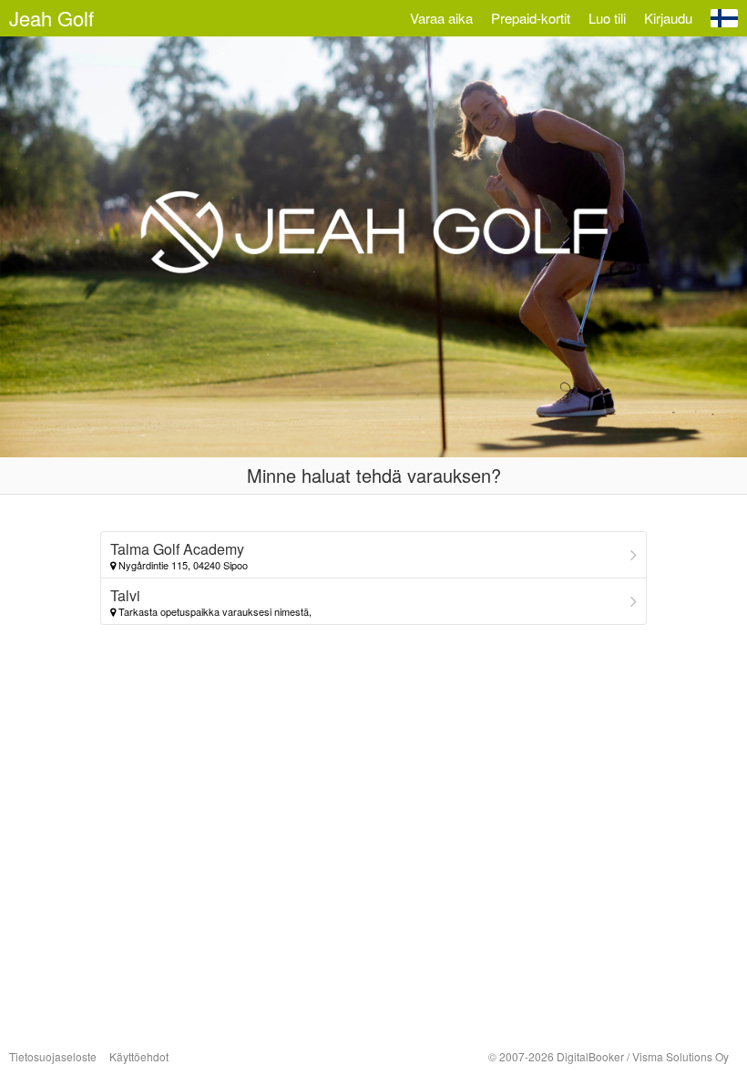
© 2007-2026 (608, 1056)
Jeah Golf (51, 18)
